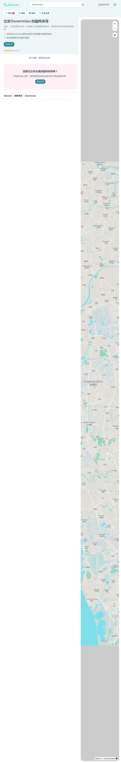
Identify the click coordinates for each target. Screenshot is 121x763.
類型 (11, 13)
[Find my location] (114, 35)
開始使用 (40, 81)
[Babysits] (11, 4)
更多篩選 (45, 13)
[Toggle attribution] (116, 758)
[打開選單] (115, 4)
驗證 (33, 13)
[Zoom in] (114, 23)
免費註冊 (9, 44)
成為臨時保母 (103, 4)
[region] (100, 390)
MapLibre (98, 758)
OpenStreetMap (109, 758)
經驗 (23, 13)
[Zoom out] (114, 28)
